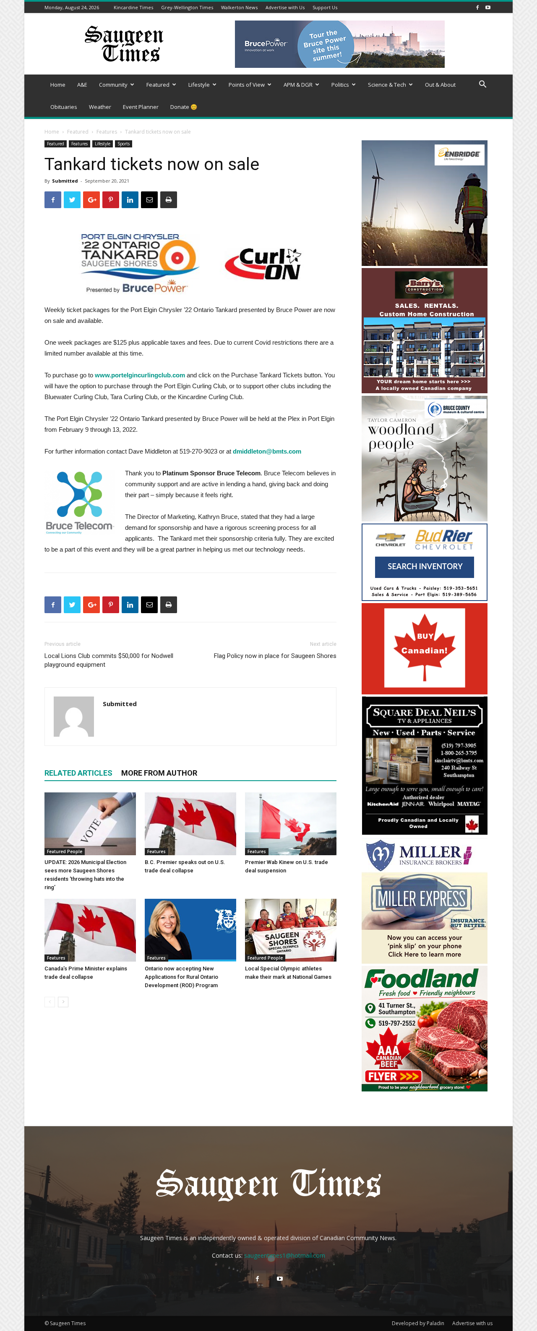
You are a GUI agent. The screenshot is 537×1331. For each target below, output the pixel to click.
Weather (100, 107)
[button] (482, 85)
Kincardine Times (133, 7)
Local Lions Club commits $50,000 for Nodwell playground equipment (108, 660)
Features (106, 131)
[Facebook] (477, 7)
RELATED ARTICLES (78, 773)
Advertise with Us (285, 7)
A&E (82, 84)
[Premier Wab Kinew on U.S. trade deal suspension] (290, 823)
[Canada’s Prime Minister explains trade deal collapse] (90, 930)
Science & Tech (387, 84)
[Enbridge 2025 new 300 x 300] (424, 264)
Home (57, 84)
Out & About (440, 84)
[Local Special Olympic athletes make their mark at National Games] (290, 930)
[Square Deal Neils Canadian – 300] (424, 834)
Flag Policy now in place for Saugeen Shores (275, 656)
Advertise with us (472, 1323)
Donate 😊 (183, 107)
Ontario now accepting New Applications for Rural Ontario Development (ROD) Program (181, 976)
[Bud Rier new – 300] (424, 599)
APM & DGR (298, 84)
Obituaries (63, 107)
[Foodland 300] (424, 1089)
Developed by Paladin (418, 1323)
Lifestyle (199, 84)
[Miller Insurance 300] (424, 961)
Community (113, 84)
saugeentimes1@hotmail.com (284, 1255)
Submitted (65, 181)
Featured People (64, 851)
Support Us (325, 7)
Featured (157, 84)
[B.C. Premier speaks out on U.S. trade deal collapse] (190, 823)
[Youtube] (488, 7)
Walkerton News (239, 7)
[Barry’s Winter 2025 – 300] (424, 391)
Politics (340, 84)
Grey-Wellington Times (187, 7)
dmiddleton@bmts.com (267, 451)
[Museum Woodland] (424, 519)
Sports (123, 144)
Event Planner (141, 107)
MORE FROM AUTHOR (159, 773)
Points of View (247, 84)
